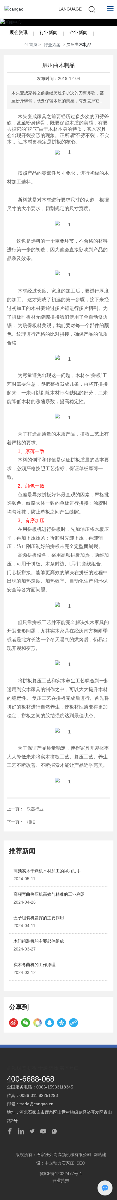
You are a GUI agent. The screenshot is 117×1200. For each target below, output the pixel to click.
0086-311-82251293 (39, 1095)
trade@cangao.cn (36, 1103)
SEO (80, 1163)
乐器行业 (35, 809)
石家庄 (68, 1163)
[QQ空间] (61, 1022)
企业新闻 (79, 32)
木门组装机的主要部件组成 (39, 941)
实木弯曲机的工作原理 (35, 964)
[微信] (25, 1022)
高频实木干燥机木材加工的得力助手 (47, 870)
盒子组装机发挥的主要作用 (39, 917)
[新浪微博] (13, 1022)
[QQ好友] (49, 1022)
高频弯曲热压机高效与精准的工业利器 (49, 894)
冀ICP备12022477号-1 (61, 1173)
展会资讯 (19, 32)
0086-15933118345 (54, 1087)
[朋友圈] (37, 1022)
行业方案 (52, 44)
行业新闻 (49, 32)
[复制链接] (73, 1022)
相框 (31, 821)
